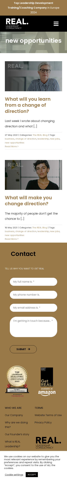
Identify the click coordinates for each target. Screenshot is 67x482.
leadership (43, 138)
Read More (11, 146)
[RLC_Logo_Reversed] (17, 19)
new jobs (55, 138)
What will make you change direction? (28, 200)
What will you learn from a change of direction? (28, 105)
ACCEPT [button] (32, 474)
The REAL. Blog (33, 81)
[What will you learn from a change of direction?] (33, 76)
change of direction (25, 138)
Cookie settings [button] (14, 474)
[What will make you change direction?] (33, 175)
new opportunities (14, 142)
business (9, 138)
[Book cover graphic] (47, 367)
